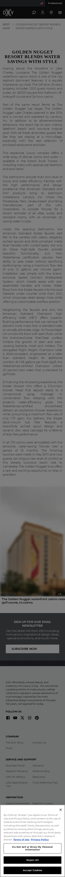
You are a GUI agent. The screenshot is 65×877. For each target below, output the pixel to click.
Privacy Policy (40, 839)
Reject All (32, 860)
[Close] (61, 810)
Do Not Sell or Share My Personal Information (32, 848)
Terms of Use (21, 839)
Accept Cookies (32, 870)
